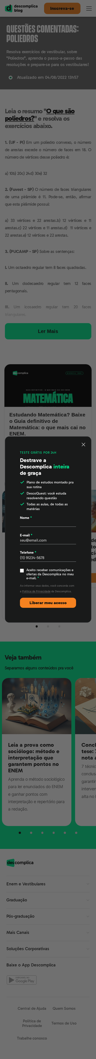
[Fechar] (83, 444)
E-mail (26, 535)
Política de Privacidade (36, 591)
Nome (26, 518)
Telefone (28, 552)
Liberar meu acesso (48, 602)
